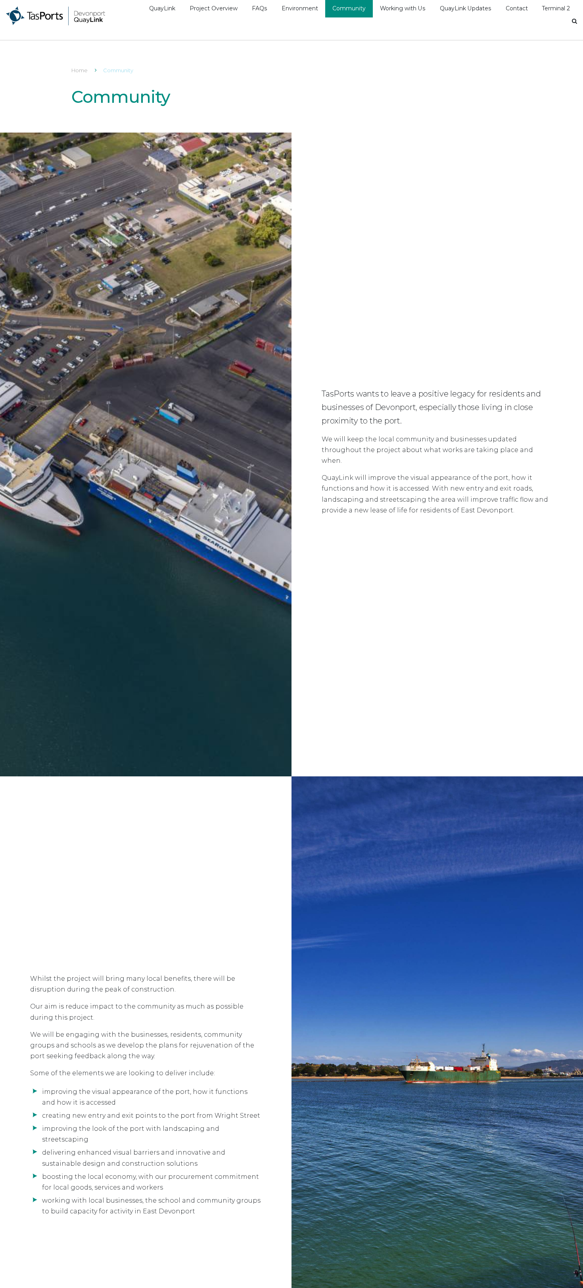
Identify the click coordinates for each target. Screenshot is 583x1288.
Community (349, 8)
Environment (300, 8)
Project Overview (214, 8)
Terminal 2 (556, 8)
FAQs (259, 8)
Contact (517, 8)
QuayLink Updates (465, 8)
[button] (574, 21)
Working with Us (403, 8)
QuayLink (162, 8)
